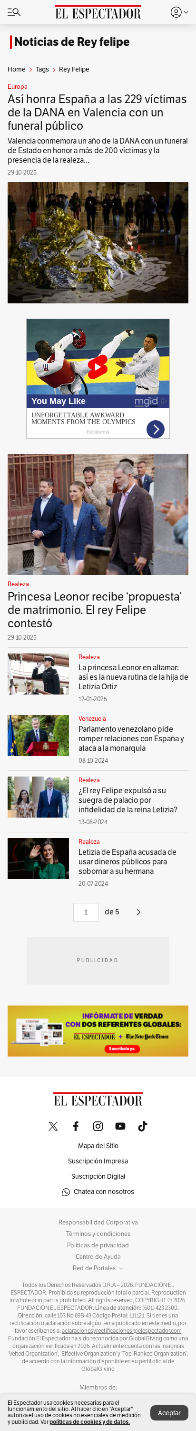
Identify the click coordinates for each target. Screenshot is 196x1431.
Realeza (18, 584)
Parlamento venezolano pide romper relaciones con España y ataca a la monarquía (131, 739)
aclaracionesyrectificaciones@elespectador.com (122, 1330)
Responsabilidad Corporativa (98, 1222)
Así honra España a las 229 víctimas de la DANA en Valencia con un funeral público (97, 112)
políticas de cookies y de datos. (89, 1421)
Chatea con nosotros (104, 1192)
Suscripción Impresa (98, 1161)
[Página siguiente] (138, 916)
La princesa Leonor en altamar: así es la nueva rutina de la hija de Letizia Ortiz (133, 677)
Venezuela (92, 719)
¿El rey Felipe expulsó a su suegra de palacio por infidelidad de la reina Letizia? (127, 800)
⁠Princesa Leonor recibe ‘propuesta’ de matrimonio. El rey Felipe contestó (95, 610)
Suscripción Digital (98, 1176)
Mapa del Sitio (98, 1146)
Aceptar (169, 1413)
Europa (18, 87)
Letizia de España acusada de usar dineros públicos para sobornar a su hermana (127, 862)
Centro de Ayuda (98, 1257)
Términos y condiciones (98, 1234)
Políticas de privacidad (98, 1245)
